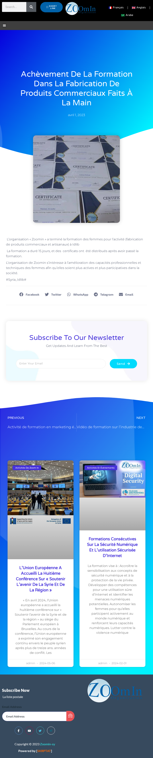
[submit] (70, 716)
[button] (4, 25)
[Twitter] (40, 731)
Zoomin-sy (47, 744)
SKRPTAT (44, 751)
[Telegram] (51, 731)
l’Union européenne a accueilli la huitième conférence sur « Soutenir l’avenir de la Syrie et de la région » (40, 579)
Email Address (12, 707)
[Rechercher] (31, 7)
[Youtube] (29, 731)
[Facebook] (19, 731)
